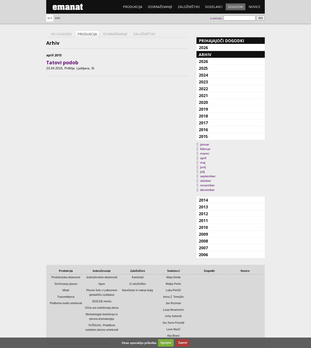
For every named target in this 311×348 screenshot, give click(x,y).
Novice (254, 7)
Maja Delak (173, 277)
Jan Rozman (173, 303)
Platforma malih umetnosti (66, 303)
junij (203, 167)
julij (202, 171)
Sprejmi (165, 342)
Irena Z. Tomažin (173, 296)
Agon (101, 283)
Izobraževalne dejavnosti (101, 277)
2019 (203, 109)
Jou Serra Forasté (173, 322)
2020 (203, 102)
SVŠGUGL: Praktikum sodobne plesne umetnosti (101, 327)
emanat (67, 7)
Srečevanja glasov (65, 283)
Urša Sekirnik (173, 316)
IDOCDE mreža (101, 301)
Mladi (65, 290)
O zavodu (216, 18)
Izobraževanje (160, 7)
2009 (203, 234)
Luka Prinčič (173, 290)
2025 (203, 68)
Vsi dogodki (61, 34)
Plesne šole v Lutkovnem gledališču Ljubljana (101, 292)
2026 (203, 47)
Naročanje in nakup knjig (137, 290)
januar (204, 144)
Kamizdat (137, 277)
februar (205, 149)
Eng (57, 18)
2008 (203, 241)
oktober (205, 181)
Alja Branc (173, 335)
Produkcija (132, 7)
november (207, 185)
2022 (203, 88)
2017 (203, 122)
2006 (203, 254)
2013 (203, 207)
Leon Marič (173, 329)
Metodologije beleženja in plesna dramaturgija (102, 316)
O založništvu (137, 283)
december (207, 190)
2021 (203, 95)
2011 (203, 220)
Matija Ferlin (173, 283)
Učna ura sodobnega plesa (102, 307)
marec (204, 153)
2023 (203, 82)
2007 (203, 247)
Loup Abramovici (173, 309)
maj (202, 162)
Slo (49, 18)
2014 (203, 200)
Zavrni (182, 342)
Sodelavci (213, 7)
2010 (203, 227)
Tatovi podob (62, 62)
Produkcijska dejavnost (65, 277)
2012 (203, 213)
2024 (203, 75)
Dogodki (235, 7)
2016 (203, 129)
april (203, 158)
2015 (203, 136)
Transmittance (66, 296)
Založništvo (189, 7)
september (208, 176)
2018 (203, 116)
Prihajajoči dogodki (221, 40)
